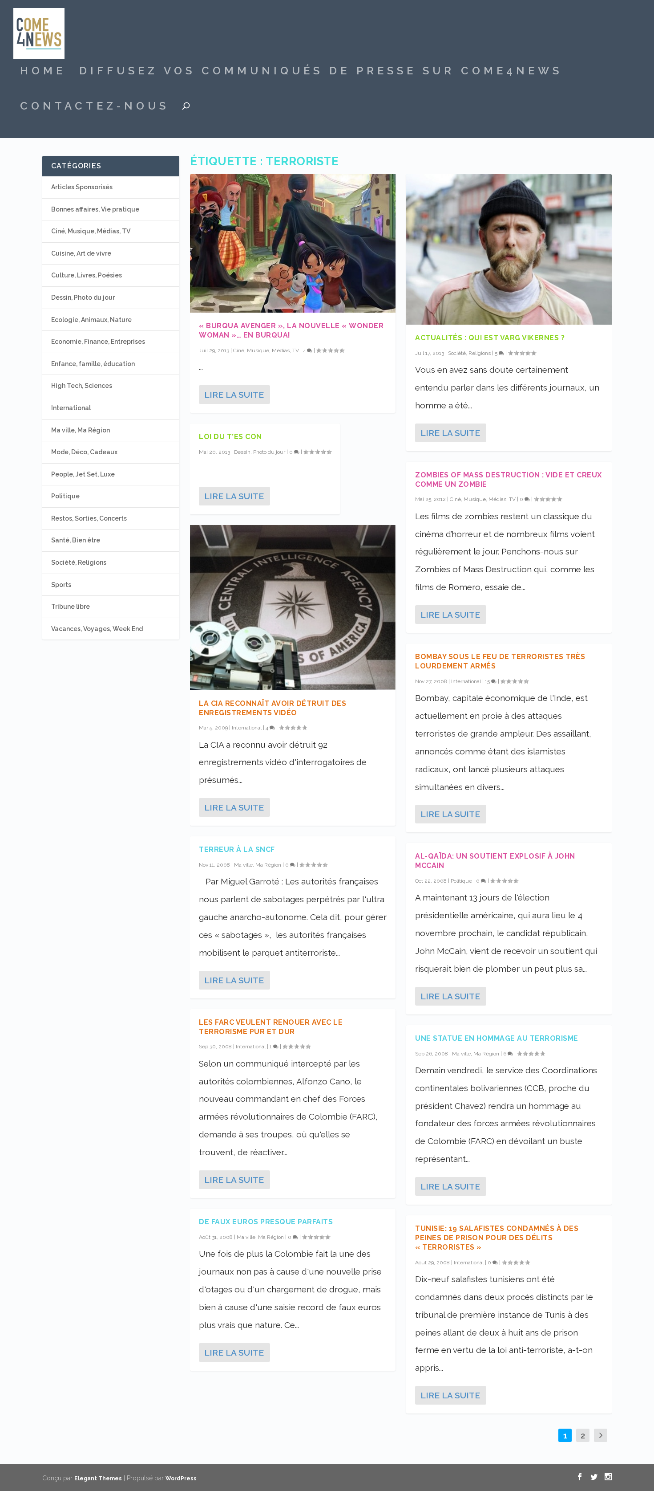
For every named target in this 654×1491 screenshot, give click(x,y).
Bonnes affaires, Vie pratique (95, 209)
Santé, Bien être (75, 540)
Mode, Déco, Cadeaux (84, 452)
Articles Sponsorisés (82, 187)
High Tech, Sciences (81, 385)
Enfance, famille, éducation (93, 363)
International (247, 728)
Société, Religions (469, 353)
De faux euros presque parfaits (266, 1222)
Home (43, 72)
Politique (461, 881)
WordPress (181, 1478)
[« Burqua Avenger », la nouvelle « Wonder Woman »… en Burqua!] (293, 243)
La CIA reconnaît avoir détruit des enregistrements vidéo (272, 708)
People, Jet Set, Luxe (83, 474)
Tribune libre (70, 606)
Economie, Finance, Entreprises (98, 341)
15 (488, 681)
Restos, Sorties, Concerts (89, 518)
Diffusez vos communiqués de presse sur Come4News (320, 72)
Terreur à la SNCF (237, 849)
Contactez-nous (94, 107)
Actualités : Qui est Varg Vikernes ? (490, 338)
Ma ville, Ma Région (257, 865)
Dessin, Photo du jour (259, 452)
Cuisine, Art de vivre (81, 253)
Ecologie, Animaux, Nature (91, 319)
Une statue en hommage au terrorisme (496, 1038)
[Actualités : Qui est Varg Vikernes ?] (509, 249)
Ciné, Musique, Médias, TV (266, 350)
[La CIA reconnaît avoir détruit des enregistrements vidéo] (293, 607)
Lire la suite (234, 394)
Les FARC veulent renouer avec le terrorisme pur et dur (271, 1027)
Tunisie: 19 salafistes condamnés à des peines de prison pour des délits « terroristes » (496, 1237)
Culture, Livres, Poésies (86, 275)
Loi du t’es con (230, 436)
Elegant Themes (98, 1478)
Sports (61, 584)
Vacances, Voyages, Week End (97, 628)
